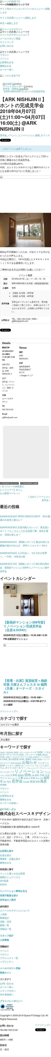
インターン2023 (13, 765)
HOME (3, 784)
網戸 (5, 782)
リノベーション (26, 135)
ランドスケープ (7, 772)
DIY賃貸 (4, 880)
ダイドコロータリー (15, 767)
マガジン (4, 54)
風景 (43, 781)
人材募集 (4, 939)
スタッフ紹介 (7, 935)
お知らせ (29, 762)
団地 (28, 774)
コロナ (37, 766)
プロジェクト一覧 (9, 958)
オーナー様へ (7, 69)
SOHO (3, 884)
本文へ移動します (9, 23)
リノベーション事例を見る (13, 891)
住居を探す (5, 855)
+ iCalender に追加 (29, 483)
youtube (18, 763)
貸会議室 (26, 782)
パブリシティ (7, 961)
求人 (37, 778)
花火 (9, 781)
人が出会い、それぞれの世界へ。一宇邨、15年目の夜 (23, 554)
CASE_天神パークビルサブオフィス (14, 757)
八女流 (7, 775)
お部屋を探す (7, 850)
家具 (37, 775)
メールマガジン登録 (10, 38)
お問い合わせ (7, 45)
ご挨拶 (3, 914)
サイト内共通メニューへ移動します (18, 17)
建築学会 (27, 778)
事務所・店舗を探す (10, 858)
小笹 (42, 775)
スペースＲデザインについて (14, 34)
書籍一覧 (4, 925)
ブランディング (45, 768)
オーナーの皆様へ (9, 803)
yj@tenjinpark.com (20, 321)
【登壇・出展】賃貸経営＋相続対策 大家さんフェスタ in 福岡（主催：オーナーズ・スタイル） (25, 686)
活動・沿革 (5, 921)
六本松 (13, 775)
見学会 (3, 135)
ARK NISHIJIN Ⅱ (7, 372)
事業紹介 (4, 918)
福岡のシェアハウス (10, 877)
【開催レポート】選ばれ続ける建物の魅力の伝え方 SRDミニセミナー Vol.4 (24, 543)
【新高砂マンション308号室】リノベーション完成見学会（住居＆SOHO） (25, 626)
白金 (41, 778)
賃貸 (32, 781)
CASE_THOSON (6, 752)
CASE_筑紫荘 (25, 759)
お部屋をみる (7, 62)
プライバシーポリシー (11, 1001)
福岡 (37, 135)
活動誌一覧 (5, 929)
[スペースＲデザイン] (11, 29)
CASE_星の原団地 (10, 759)
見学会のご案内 (8, 899)
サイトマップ (7, 42)
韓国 (37, 781)
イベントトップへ (9, 711)
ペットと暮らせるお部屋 (12, 873)
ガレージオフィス (27, 765)
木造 (33, 777)
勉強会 (21, 775)
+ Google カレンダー (9, 483)
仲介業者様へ (7, 994)
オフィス (45, 135)
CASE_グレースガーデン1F (24, 752)
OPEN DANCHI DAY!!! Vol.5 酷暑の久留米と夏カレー (25, 518)
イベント (4, 58)
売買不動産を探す (9, 895)
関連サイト (5, 972)
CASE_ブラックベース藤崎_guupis (33, 754)
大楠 (32, 775)
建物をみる (5, 65)
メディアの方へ (8, 990)
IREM (13, 763)
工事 (20, 778)
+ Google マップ (26, 375)
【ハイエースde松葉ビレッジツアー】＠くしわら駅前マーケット (12, 490)
